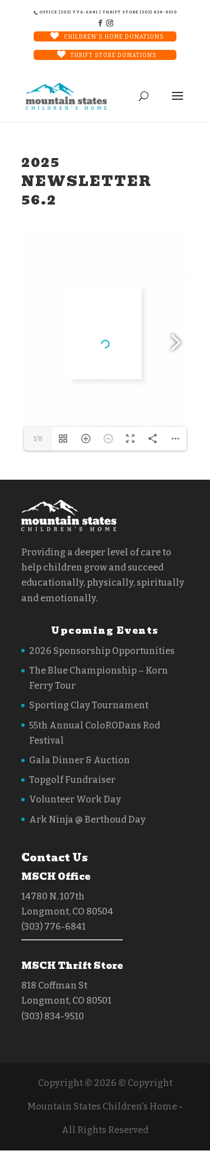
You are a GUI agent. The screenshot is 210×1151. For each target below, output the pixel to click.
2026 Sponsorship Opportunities (102, 651)
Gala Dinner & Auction (79, 760)
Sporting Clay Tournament (88, 705)
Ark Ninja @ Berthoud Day (87, 819)
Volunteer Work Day (75, 799)
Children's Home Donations (114, 37)
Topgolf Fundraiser (72, 779)
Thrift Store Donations (114, 55)
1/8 (38, 439)
